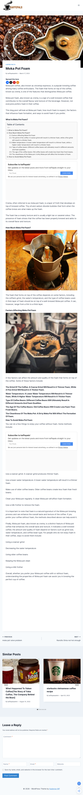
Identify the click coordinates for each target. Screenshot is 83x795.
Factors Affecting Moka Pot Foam (23, 135)
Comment (8, 737)
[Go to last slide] (6, 683)
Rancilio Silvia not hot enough (69, 638)
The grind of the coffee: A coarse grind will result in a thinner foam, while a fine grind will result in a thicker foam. (42, 139)
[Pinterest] (14, 82)
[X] (10, 82)
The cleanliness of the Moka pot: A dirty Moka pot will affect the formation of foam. (41, 154)
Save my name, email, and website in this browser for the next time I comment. (34, 770)
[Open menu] (79, 5)
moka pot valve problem (12, 638)
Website (60, 764)
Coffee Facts (10, 64)
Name (6, 764)
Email (33, 764)
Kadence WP (54, 789)
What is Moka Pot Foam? (17, 130)
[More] (17, 82)
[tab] (37, 709)
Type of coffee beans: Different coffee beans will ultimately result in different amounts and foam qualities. (43, 148)
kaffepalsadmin (13, 73)
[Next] (77, 683)
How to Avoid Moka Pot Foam (20, 157)
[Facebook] (7, 82)
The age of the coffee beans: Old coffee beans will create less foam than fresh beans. (42, 152)
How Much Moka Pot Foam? (19, 133)
